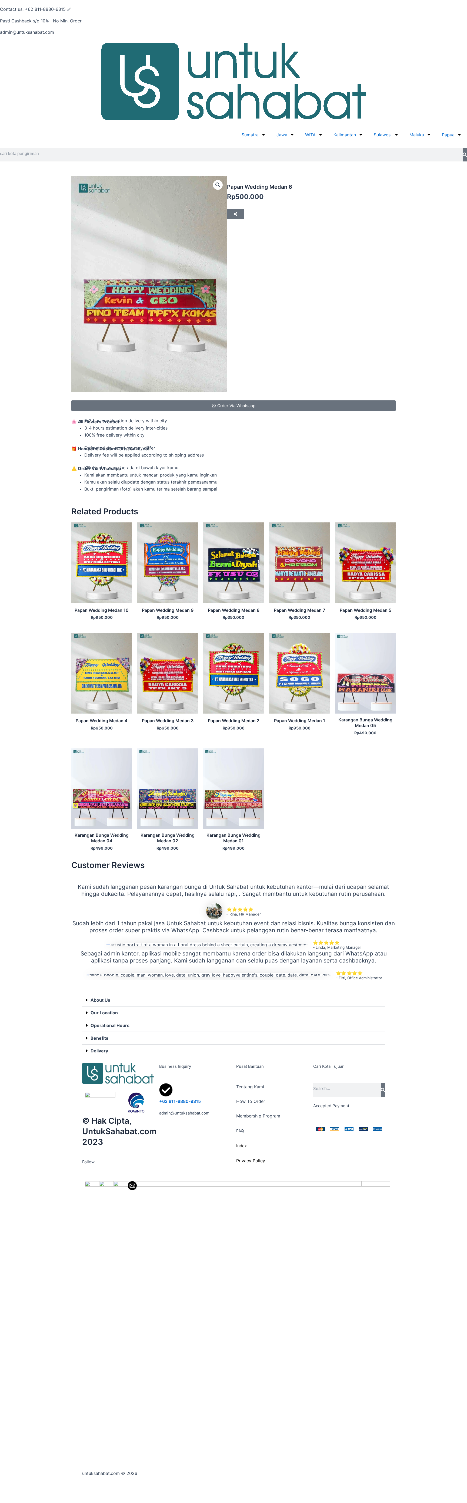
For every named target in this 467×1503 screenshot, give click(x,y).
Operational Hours (110, 1025)
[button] (218, 185)
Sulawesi (383, 134)
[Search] (465, 154)
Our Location (104, 1012)
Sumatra (250, 134)
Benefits (99, 1038)
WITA (310, 134)
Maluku (416, 134)
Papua (448, 134)
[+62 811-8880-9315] (166, 1090)
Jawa (281, 134)
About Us (100, 1000)
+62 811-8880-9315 (180, 1101)
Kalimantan (344, 134)
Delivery (99, 1050)
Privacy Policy (250, 1160)
